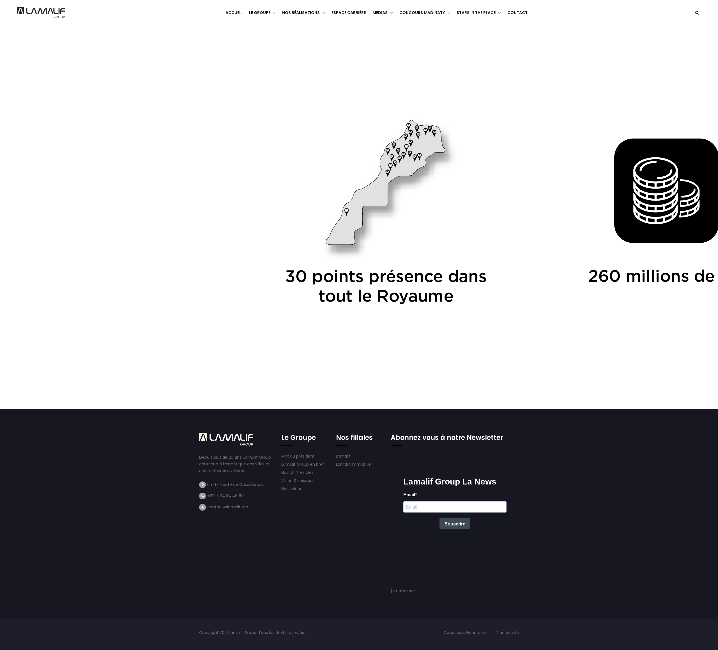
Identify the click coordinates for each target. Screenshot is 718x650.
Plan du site (507, 632)
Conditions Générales (465, 632)
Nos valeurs (293, 488)
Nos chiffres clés (297, 472)
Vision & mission (297, 480)
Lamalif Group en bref (302, 464)
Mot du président (298, 456)
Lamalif (343, 456)
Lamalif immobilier (354, 464)
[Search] (697, 12)
